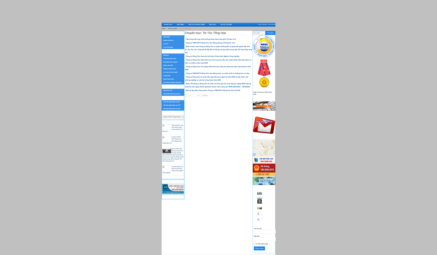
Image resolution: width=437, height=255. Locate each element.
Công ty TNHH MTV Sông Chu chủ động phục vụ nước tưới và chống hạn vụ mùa (217, 73)
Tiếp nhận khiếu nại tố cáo (171, 94)
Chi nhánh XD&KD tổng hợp (172, 82)
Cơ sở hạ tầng (168, 47)
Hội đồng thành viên (169, 58)
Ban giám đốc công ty (170, 62)
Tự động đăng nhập (261, 244)
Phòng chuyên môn (169, 69)
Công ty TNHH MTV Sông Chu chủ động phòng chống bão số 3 (210, 43)
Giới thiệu (180, 24)
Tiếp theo (205, 95)
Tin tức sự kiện (226, 24)
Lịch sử (165, 44)
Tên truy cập (258, 228)
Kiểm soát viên (168, 65)
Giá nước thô (167, 90)
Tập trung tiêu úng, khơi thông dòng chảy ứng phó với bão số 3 (211, 39)
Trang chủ (168, 24)
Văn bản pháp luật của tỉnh (171, 108)
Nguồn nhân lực (168, 40)
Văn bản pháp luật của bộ (171, 102)
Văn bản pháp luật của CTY (172, 105)
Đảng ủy (166, 55)
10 (198, 95)
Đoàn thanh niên (168, 79)
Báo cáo (212, 24)
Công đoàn (166, 75)
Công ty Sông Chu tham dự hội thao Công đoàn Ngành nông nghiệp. (213, 56)
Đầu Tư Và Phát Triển (197, 24)
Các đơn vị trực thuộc (170, 72)
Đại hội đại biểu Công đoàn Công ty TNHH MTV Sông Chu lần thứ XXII (213, 90)
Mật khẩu (257, 236)
